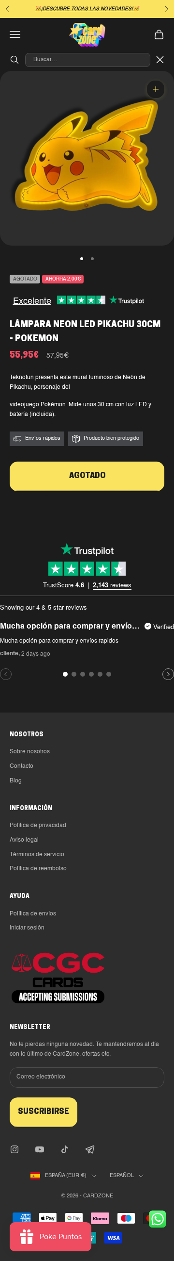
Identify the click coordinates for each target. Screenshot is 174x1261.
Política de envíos (33, 914)
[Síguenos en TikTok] (65, 1149)
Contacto (21, 766)
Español (122, 1175)
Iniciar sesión (27, 928)
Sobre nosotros (30, 752)
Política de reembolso (38, 869)
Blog (16, 781)
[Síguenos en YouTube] (39, 1149)
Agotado (87, 476)
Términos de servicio (37, 855)
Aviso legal (24, 840)
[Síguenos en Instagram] (14, 1149)
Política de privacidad (38, 826)
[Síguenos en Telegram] (90, 1149)
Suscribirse (43, 1112)
